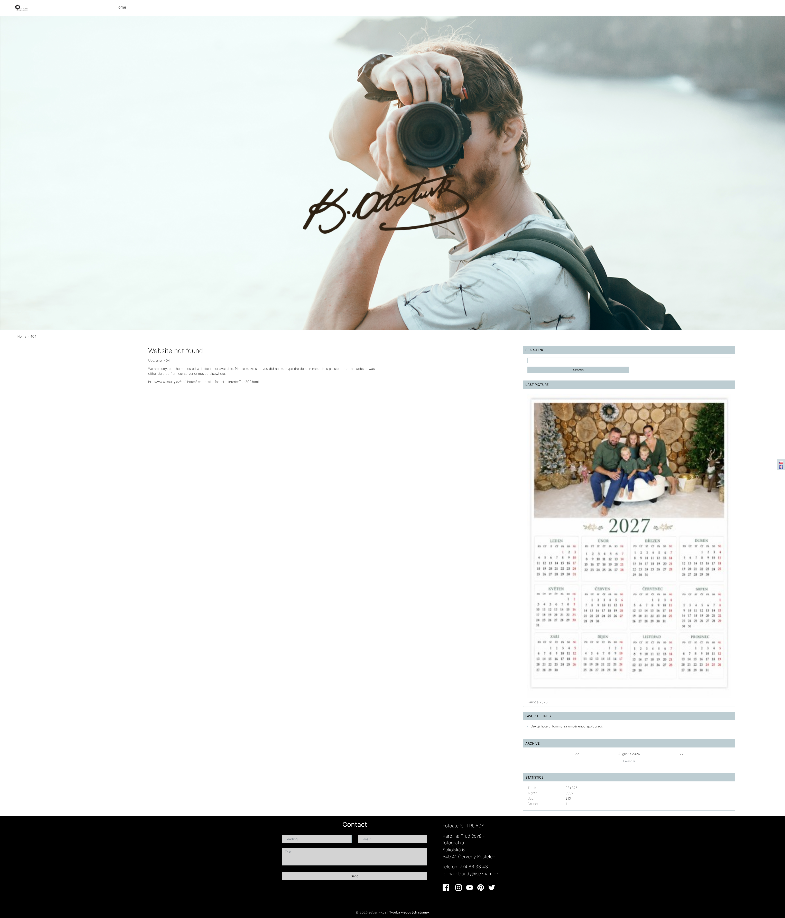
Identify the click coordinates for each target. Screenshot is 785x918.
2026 (636, 754)
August (623, 754)
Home (121, 7)
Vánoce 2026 (537, 702)
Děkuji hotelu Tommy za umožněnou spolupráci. (567, 726)
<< (577, 754)
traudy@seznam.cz (478, 873)
